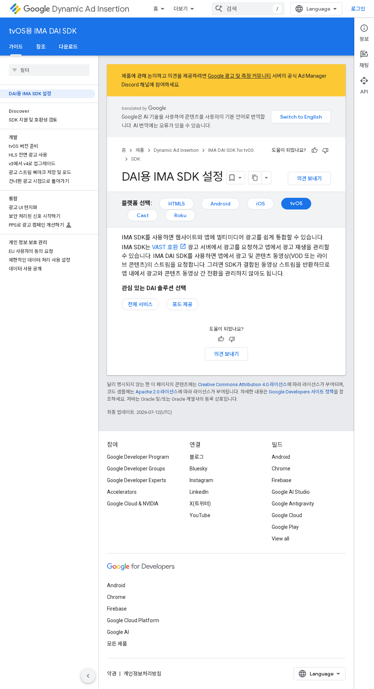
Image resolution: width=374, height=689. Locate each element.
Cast (143, 215)
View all (280, 539)
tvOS (296, 203)
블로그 (197, 457)
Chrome (281, 468)
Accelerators (122, 492)
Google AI (118, 632)
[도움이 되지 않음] (325, 150)
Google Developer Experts (136, 480)
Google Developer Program (138, 457)
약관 (112, 674)
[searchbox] (49, 70)
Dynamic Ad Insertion (90, 9)
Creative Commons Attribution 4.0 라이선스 (242, 384)
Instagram (201, 480)
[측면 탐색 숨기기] (88, 676)
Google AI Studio (291, 492)
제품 (140, 150)
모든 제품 (117, 644)
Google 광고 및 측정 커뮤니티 (239, 76)
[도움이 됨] (314, 150)
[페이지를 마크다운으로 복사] (255, 178)
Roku (180, 215)
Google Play (285, 527)
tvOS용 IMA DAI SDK (43, 31)
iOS (260, 203)
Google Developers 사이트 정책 (301, 391)
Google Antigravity (293, 504)
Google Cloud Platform (133, 620)
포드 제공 (182, 304)
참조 (41, 46)
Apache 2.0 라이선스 (157, 391)
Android (220, 203)
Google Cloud (287, 515)
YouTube (200, 515)
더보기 (180, 8)
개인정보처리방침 (142, 674)
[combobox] (248, 8)
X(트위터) (200, 504)
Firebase (281, 480)
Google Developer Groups (136, 468)
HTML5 (176, 203)
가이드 (16, 46)
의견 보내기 (309, 178)
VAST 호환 (165, 247)
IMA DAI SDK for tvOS (231, 150)
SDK (135, 159)
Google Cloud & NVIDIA (133, 504)
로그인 (358, 9)
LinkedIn (199, 492)
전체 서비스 (140, 304)
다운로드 (68, 46)
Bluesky (198, 468)
